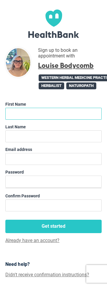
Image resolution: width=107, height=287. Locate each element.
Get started (53, 226)
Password (14, 172)
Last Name (15, 126)
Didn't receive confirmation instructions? (47, 274)
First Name (15, 104)
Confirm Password (22, 196)
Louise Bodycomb (66, 65)
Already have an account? (32, 240)
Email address (18, 149)
